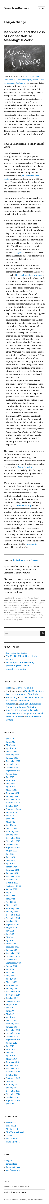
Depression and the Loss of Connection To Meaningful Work (24, 36)
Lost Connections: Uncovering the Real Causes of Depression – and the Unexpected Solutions (24, 79)
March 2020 (11, 982)
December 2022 (13, 876)
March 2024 (11, 828)
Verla (8, 688)
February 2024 (12, 831)
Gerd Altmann (18, 560)
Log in (9, 1161)
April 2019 (10, 1017)
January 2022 (12, 911)
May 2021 (10, 937)
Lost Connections (17, 610)
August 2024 (11, 812)
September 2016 (13, 1100)
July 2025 (10, 777)
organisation (17, 615)
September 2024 (13, 809)
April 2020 (11, 979)
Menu (41, 8)
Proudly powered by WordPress (31, 1200)
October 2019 (12, 998)
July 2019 (10, 1008)
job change (35, 605)
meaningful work (25, 612)
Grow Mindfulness (16, 8)
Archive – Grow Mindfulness (16, 1187)
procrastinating (23, 505)
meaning (15, 612)
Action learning (25, 467)
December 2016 (13, 1091)
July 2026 (10, 739)
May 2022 (10, 899)
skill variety (19, 617)
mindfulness (8, 615)
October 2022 (12, 883)
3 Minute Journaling (23, 688)
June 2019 (10, 1011)
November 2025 (13, 764)
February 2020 (12, 985)
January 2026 (12, 758)
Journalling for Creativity (17, 666)
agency (19, 252)
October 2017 (12, 1075)
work (21, 619)
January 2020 (12, 988)
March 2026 (11, 751)
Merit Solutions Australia (15, 1192)
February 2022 (12, 908)
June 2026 (10, 742)
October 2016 (12, 1097)
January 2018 (12, 1065)
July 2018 (10, 1046)
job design (24, 607)
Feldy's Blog (11, 697)
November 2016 (13, 1094)
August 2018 (11, 1043)
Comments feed (13, 1167)
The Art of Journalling (16, 669)
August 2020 (11, 966)
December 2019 (13, 992)
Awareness (11, 1122)
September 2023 (13, 847)
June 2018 (10, 1049)
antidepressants (32, 600)
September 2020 (13, 963)
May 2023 (10, 860)
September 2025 (13, 771)
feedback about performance (29, 275)
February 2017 (12, 1084)
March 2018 (11, 1059)
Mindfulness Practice (16, 1132)
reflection (38, 615)
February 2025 (12, 793)
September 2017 (13, 1078)
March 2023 (11, 867)
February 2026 (12, 755)
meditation (36, 612)
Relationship (12, 1138)
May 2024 (10, 822)
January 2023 (12, 873)
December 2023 (13, 838)
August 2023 (11, 851)
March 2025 (11, 790)
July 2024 (10, 815)
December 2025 (13, 761)
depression (8, 603)
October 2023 (12, 844)
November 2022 (13, 879)
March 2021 (11, 943)
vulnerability (32, 544)
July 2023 (10, 854)
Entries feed (11, 1164)
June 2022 (10, 895)
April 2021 (10, 940)
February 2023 (12, 870)
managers (7, 612)
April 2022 (11, 902)
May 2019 (10, 1014)
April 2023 (10, 863)
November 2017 (13, 1072)
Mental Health (12, 1129)
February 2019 (12, 1024)
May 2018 (10, 1052)
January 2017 (11, 1088)
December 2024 (13, 799)
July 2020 (10, 969)
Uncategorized (21, 598)
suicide (26, 617)
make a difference (31, 610)
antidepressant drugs (18, 600)
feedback (35, 603)
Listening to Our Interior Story (20, 662)
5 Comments (29, 619)
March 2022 (11, 905)
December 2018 (13, 1030)
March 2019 (11, 1020)
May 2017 (10, 1081)
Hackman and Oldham (21, 605)
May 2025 (10, 783)
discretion (27, 603)
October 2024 (12, 806)
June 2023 (10, 857)
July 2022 (10, 892)
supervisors (34, 617)
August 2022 (11, 889)
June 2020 (10, 972)
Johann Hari (33, 607)
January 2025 (12, 796)
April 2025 (10, 787)
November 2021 (13, 918)
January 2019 (12, 1027)
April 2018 (10, 1056)
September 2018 (13, 1040)
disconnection (18, 603)
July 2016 (10, 1104)
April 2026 (11, 748)
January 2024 (12, 835)
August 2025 (11, 774)
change (42, 600)
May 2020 (10, 975)
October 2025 (12, 767)
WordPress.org (13, 1170)
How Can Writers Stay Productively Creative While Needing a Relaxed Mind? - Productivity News (25, 713)
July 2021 (10, 931)
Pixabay (34, 560)
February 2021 (12, 947)
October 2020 (12, 959)
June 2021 (10, 934)
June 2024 (10, 819)
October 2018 (12, 1036)
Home (6, 1181)
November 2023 (13, 841)
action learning (34, 598)
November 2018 (13, 1033)
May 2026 (10, 745)
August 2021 (11, 927)
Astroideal (11, 704)
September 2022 (13, 886)
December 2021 (13, 915)
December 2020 (13, 953)
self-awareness (9, 617)
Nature (9, 1135)
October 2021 (12, 921)
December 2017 (13, 1068)
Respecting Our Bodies (16, 653)
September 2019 (13, 1001)
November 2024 (13, 803)
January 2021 (12, 950)
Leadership (11, 1126)
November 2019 (13, 995)
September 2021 (13, 924)
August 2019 (11, 1004)
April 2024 (11, 825)
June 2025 (10, 780)
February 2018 (12, 1062)
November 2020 (13, 956)
